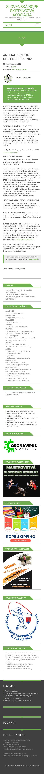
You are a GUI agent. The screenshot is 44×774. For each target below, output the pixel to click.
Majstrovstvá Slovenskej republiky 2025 (21, 418)
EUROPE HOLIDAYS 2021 (25, 240)
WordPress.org (35, 765)
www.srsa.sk (33, 259)
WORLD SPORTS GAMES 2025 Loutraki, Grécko (21, 693)
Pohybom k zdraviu (14, 411)
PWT (18, 765)
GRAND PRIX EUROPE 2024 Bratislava (20, 425)
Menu (9, 24)
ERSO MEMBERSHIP (10, 152)
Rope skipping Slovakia (19, 69)
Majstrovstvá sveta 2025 (16, 422)
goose (14, 67)
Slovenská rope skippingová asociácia (23, 756)
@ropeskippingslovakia (19, 753)
